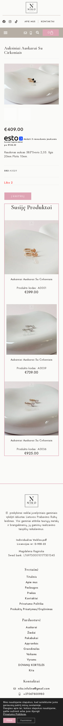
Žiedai (31, 633)
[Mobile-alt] (30, 32)
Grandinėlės (31, 649)
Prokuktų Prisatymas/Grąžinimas (31, 609)
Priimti (9, 720)
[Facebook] (4, 21)
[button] (6, 33)
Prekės (31, 593)
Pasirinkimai (26, 720)
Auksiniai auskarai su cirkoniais (31, 279)
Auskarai (31, 627)
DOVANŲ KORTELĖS (31, 665)
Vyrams (31, 660)
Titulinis (31, 577)
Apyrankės (31, 643)
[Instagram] (10, 21)
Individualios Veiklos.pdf (31, 540)
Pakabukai (31, 638)
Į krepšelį (18, 196)
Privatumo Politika (31, 604)
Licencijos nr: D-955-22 (31, 544)
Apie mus (31, 582)
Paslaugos (31, 588)
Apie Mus (30, 21)
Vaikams (31, 654)
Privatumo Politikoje (14, 714)
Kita (31, 670)
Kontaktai (47, 21)
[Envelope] (25, 32)
